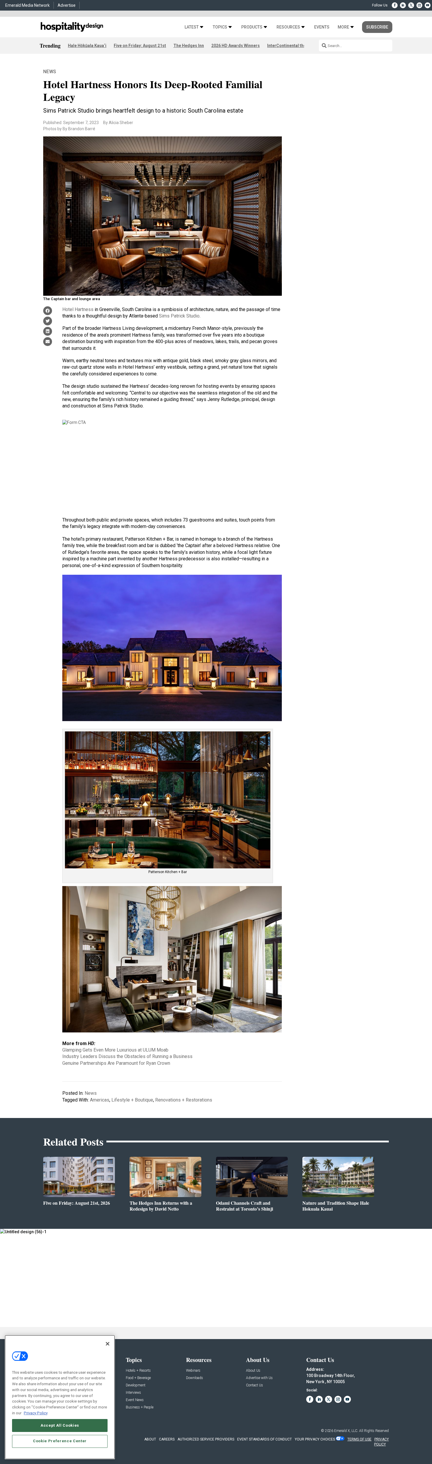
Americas (99, 1100)
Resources (288, 27)
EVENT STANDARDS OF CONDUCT (264, 1439)
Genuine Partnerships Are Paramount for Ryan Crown (116, 1063)
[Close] (107, 1343)
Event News (135, 1400)
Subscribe (377, 27)
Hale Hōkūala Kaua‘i (87, 45)
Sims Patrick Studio (179, 316)
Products (251, 27)
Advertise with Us (259, 1378)
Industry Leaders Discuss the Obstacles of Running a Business (127, 1056)
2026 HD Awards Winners (235, 45)
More (343, 27)
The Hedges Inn (188, 45)
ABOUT (150, 1439)
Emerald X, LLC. (346, 1431)
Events (321, 27)
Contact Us (254, 1385)
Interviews (133, 1393)
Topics (220, 27)
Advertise (67, 5)
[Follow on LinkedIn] (403, 5)
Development (135, 1385)
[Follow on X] (411, 5)
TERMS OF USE (359, 1439)
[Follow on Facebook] (395, 5)
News (49, 71)
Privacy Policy (36, 1412)
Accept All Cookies (60, 1425)
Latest (192, 27)
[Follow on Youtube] (428, 5)
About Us (253, 1371)
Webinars (193, 1371)
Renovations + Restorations (183, 1100)
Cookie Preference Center (60, 1441)
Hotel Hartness (77, 309)
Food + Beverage (138, 1378)
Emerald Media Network (27, 5)
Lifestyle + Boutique (132, 1100)
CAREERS (167, 1439)
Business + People (139, 1407)
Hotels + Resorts (138, 1371)
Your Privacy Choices (315, 1439)
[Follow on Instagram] (419, 5)
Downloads (194, 1378)
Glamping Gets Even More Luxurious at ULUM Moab (115, 1050)
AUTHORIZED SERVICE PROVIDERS (206, 1439)
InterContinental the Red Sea (295, 45)
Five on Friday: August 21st (140, 45)
